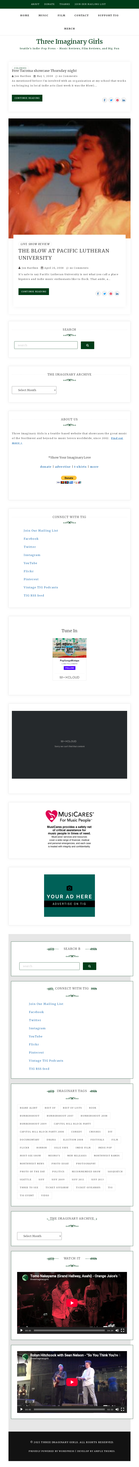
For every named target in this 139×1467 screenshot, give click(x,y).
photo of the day (32, 1171)
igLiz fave (61, 1147)
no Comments (67, 76)
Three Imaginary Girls (69, 41)
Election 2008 (73, 1139)
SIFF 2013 (97, 1179)
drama (51, 1139)
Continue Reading (27, 98)
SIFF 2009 (58, 1179)
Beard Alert (29, 1108)
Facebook (31, 538)
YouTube (30, 563)
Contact (81, 15)
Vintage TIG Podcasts (41, 587)
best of (50, 1108)
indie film (83, 1147)
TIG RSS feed (34, 595)
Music (43, 15)
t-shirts (80, 466)
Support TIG (108, 15)
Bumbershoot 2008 (94, 1116)
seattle (25, 1179)
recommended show (86, 1171)
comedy (76, 1131)
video (45, 1195)
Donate (49, 4)
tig (110, 1187)
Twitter (30, 547)
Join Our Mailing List (41, 530)
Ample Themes (104, 1451)
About (35, 4)
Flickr (29, 571)
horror (41, 1147)
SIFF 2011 (78, 1179)
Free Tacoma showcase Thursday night (44, 71)
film (115, 1139)
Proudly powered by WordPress (52, 1451)
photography (86, 1163)
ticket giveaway (57, 1187)
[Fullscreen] (122, 1330)
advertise (63, 466)
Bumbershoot (30, 1116)
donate (46, 466)
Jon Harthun (23, 76)
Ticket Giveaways (88, 1187)
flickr (24, 1147)
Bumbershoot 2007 (60, 1116)
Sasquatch (115, 1171)
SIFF (41, 1179)
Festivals (97, 1139)
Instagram (32, 555)
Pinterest (31, 579)
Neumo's (54, 1155)
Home (24, 15)
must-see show (30, 1155)
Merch (69, 28)
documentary (29, 1139)
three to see (29, 1187)
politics (58, 1171)
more (94, 466)
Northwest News (32, 1163)
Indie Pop (105, 1147)
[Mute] (117, 1330)
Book (92, 1108)
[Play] (21, 1330)
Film (61, 15)
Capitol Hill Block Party (72, 1123)
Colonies (20, 68)
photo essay (60, 1163)
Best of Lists (72, 1108)
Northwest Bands (107, 1155)
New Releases (77, 1155)
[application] (72, 1303)
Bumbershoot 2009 (33, 1123)
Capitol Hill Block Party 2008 (42, 1131)
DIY (110, 1131)
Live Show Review (35, 244)
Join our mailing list (90, 4)
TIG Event (27, 1195)
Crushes (95, 1131)
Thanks (64, 4)
